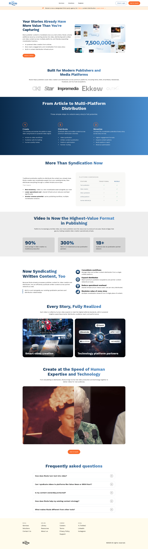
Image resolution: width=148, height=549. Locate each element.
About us (44, 531)
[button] (80, 3)
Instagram (82, 531)
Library (43, 525)
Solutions (26, 528)
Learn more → (101, 8)
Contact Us (27, 531)
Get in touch (74, 452)
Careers (62, 525)
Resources (45, 528)
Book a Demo (28, 55)
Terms (62, 528)
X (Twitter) (82, 525)
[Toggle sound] (123, 50)
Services (26, 525)
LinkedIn (81, 528)
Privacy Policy (65, 531)
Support (63, 534)
